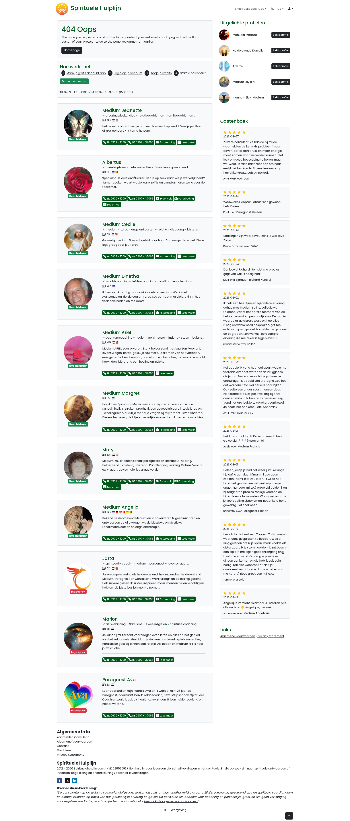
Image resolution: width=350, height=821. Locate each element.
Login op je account (128, 73)
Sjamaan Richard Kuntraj (253, 280)
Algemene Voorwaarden (74, 741)
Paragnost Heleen (249, 212)
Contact (63, 746)
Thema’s (275, 9)
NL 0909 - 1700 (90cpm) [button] (77, 92)
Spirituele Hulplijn (96, 8)
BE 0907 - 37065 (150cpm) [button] (114, 92)
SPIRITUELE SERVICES (249, 9)
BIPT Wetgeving (175, 810)
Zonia (254, 246)
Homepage (72, 50)
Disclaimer (64, 750)
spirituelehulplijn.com (119, 792)
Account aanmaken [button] (74, 81)
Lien (246, 178)
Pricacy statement (270, 636)
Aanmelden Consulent (73, 737)
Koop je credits (161, 73)
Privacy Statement (70, 755)
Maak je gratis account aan (86, 73)
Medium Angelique (257, 613)
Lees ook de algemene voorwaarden (171, 801)
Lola (241, 579)
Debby (248, 413)
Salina (251, 344)
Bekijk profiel (281, 35)
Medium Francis (249, 446)
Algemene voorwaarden (237, 636)
